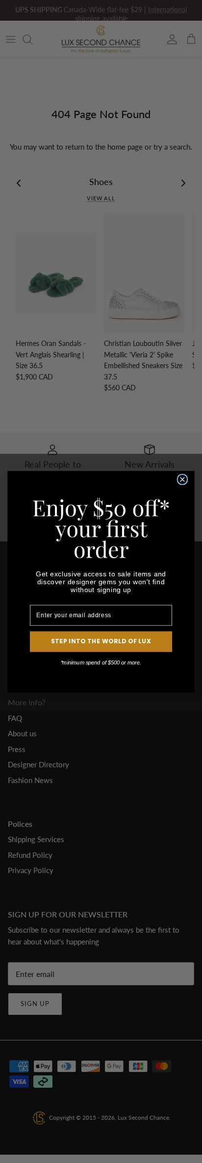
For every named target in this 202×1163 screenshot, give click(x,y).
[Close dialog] (182, 479)
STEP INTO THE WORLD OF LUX (101, 641)
